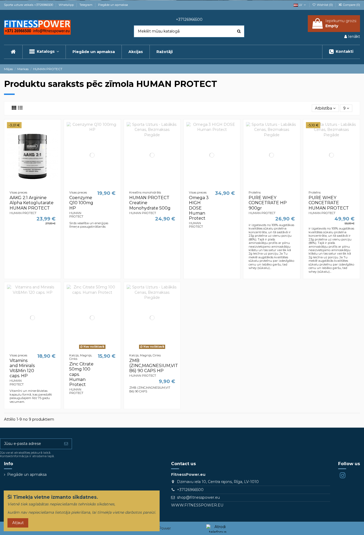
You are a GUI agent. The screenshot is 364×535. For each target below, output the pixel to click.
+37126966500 (190, 489)
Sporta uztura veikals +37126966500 (29, 5)
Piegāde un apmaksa (113, 5)
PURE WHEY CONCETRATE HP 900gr (268, 202)
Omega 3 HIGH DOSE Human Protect (199, 208)
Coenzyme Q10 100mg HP (81, 202)
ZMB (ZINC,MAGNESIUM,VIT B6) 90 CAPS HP (153, 365)
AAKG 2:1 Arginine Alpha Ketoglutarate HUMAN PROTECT (32, 202)
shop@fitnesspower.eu (198, 497)
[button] (44, 52)
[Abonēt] (66, 444)
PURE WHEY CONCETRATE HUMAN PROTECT (329, 202)
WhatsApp (67, 5)
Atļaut (18, 522)
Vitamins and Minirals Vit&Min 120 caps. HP (22, 368)
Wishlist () (325, 5)
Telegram (86, 5)
